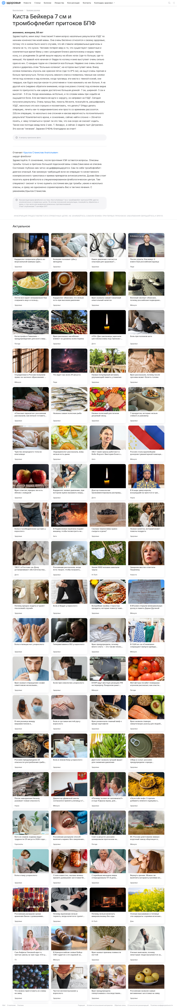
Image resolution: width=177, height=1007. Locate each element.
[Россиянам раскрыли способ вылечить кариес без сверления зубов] (69, 829)
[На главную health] (13, 3)
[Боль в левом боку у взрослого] (69, 752)
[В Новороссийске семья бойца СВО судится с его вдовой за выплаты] (69, 944)
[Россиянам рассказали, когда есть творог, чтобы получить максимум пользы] (69, 559)
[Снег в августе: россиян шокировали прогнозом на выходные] (108, 829)
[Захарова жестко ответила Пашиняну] (146, 559)
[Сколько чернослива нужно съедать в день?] (108, 521)
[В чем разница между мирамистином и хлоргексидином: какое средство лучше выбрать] (31, 713)
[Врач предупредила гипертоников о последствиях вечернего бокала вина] (108, 983)
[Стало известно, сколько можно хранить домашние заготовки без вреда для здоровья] (69, 867)
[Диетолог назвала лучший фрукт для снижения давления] (108, 752)
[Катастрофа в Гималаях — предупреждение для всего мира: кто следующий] (31, 328)
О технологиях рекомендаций (138, 1005)
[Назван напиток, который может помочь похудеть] (146, 521)
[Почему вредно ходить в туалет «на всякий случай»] (31, 598)
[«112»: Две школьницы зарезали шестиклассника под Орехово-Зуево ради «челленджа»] (108, 328)
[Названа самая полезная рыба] (69, 405)
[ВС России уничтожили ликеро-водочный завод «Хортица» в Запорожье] (146, 829)
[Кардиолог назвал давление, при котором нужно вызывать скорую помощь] (69, 482)
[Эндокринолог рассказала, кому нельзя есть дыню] (69, 444)
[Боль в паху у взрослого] (31, 867)
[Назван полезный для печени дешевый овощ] (108, 405)
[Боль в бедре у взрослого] (69, 598)
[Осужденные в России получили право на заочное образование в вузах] (31, 367)
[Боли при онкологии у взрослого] (69, 675)
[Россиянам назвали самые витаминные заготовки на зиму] (146, 983)
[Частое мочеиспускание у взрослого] (69, 983)
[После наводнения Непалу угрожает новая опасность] (31, 790)
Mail (3, 1005)
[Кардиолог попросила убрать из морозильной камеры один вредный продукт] (31, 251)
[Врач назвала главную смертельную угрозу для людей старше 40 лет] (146, 713)
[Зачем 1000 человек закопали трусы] (108, 559)
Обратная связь (120, 1005)
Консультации (18, 10)
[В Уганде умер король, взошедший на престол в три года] (146, 482)
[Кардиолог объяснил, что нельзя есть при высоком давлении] (69, 290)
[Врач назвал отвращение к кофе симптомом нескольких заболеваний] (31, 675)
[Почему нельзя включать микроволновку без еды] (108, 906)
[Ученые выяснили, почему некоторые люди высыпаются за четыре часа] (146, 944)
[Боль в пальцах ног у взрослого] (31, 636)
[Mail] (3, 3)
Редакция (81, 1005)
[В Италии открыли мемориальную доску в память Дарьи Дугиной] (146, 598)
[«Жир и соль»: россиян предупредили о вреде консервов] (146, 752)
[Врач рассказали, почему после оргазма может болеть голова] (146, 367)
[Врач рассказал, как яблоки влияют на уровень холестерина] (69, 328)
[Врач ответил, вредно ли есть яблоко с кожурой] (31, 482)
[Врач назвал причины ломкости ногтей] (108, 944)
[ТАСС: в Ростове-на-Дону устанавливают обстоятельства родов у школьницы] (31, 559)
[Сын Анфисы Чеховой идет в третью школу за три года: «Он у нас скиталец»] (31, 944)
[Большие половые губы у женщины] (69, 251)
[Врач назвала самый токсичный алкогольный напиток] (108, 290)
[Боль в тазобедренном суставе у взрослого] (31, 521)
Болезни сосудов (33, 10)
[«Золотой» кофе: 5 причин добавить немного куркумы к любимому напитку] (146, 790)
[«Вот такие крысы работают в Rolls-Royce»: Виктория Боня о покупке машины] (108, 444)
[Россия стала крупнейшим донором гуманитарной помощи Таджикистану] (146, 444)
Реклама (20, 1005)
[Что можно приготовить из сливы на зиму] (31, 983)
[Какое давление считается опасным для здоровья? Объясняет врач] (108, 251)
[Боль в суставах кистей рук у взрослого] (69, 713)
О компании (11, 1005)
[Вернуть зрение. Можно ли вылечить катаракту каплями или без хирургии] (146, 867)
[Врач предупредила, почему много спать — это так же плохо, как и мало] (108, 636)
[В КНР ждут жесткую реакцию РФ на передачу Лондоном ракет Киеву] (108, 675)
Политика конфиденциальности (162, 1005)
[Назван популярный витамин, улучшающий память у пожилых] (108, 367)
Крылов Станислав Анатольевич (40, 152)
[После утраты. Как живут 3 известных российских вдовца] (146, 251)
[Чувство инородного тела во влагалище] (31, 444)
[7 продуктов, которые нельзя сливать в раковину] (146, 405)
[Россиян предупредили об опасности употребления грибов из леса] (31, 752)
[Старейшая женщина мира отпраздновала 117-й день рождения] (108, 867)
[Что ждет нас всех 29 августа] (69, 367)
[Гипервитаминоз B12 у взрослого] (69, 636)
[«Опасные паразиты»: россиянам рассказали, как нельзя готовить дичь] (31, 405)
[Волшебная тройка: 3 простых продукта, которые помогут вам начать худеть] (108, 598)
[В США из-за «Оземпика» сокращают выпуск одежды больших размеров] (146, 636)
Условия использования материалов (100, 1005)
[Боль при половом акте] (146, 328)
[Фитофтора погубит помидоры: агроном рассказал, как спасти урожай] (146, 675)
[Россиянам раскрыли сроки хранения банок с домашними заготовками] (31, 906)
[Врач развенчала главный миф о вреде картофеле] (108, 713)
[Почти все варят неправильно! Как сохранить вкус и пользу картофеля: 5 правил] (31, 290)
